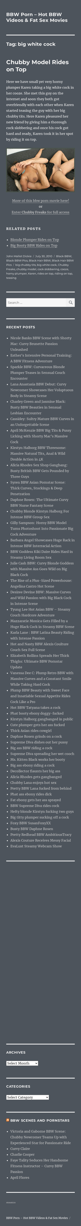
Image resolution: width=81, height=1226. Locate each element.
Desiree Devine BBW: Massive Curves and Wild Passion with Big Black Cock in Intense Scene (40, 598)
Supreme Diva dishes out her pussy (39, 742)
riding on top (63, 273)
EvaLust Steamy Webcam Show (36, 846)
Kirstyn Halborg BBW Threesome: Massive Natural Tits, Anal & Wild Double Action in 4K (38, 453)
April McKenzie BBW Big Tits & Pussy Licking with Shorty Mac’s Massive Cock (40, 436)
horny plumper (16, 273)
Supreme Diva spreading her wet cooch (42, 754)
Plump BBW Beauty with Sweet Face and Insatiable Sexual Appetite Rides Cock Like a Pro (40, 696)
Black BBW (63, 256)
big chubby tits (25, 264)
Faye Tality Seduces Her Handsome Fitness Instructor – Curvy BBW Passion (39, 1166)
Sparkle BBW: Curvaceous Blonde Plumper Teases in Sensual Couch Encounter (37, 372)
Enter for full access (40, 212)
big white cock (47, 264)
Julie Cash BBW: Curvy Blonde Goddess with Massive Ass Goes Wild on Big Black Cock (42, 569)
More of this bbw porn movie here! (40, 201)
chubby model (26, 269)
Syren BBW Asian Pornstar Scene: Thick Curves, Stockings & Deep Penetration (38, 488)
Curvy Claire (20, 1149)
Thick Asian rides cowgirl (31, 731)
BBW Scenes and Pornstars (40, 1120)
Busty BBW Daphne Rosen (31, 829)
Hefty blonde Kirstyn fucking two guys (42, 811)
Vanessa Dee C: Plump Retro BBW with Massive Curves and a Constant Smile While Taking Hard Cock (42, 679)
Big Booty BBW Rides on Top (33, 245)
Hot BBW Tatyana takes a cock (35, 707)
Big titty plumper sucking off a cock (39, 817)
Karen (32, 273)
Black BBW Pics (17, 260)
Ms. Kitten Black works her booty (37, 759)
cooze (64, 269)
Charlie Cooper (22, 1154)
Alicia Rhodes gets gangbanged (36, 777)
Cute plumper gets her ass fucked (37, 725)
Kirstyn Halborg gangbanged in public (41, 719)
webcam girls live (11, 1202)
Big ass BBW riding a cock (31, 748)
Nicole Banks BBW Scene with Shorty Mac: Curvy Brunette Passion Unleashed (40, 344)
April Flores (19, 1177)
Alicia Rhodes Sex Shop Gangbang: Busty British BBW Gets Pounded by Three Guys (39, 471)
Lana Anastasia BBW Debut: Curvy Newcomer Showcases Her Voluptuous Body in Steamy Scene (41, 390)
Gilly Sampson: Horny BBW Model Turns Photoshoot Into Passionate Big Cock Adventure (41, 528)
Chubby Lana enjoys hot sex (33, 783)
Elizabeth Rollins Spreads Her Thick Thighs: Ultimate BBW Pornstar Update (39, 661)
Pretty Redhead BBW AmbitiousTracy (40, 835)
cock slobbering (48, 269)
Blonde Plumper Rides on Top (34, 240)
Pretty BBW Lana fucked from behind (40, 788)
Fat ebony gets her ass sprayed (35, 800)
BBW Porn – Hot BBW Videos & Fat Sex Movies (37, 17)
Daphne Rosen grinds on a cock (36, 736)
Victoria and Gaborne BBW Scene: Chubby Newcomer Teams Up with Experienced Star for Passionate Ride (40, 1137)
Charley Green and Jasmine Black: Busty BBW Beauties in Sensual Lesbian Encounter (38, 407)
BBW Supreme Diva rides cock (34, 806)
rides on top (45, 273)
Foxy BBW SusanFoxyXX (30, 823)
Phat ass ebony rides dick (31, 794)
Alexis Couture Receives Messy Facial (40, 840)
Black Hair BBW (40, 260)
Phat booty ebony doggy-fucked (37, 713)
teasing (11, 277)
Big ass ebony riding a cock (32, 765)
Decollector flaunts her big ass (35, 771)
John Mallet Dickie (19, 256)
